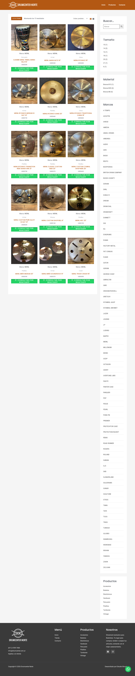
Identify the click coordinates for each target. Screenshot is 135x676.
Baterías (106, 590)
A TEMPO (106, 110)
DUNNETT (106, 218)
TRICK (105, 522)
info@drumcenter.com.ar (16, 651)
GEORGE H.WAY (108, 274)
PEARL (105, 409)
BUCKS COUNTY (109, 178)
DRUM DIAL (107, 206)
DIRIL (105, 189)
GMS (105, 285)
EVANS (105, 240)
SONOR (106, 488)
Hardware (106, 598)
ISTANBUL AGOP (109, 302)
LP (104, 325)
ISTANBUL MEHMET (110, 308)
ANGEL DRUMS (108, 133)
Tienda (57, 638)
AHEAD (105, 122)
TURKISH (106, 528)
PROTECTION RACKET (111, 432)
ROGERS (106, 449)
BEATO (105, 161)
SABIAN (106, 460)
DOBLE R (106, 195)
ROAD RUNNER (108, 443)
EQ (104, 229)
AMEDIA (106, 127)
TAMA (105, 505)
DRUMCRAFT (108, 212)
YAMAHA (106, 556)
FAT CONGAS (108, 251)
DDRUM (106, 184)
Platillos (106, 606)
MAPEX (106, 336)
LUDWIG (106, 330)
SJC (104, 466)
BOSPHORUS (107, 167)
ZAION (105, 562)
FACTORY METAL (109, 246)
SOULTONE (107, 494)
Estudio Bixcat (122, 666)
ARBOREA (106, 139)
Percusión (106, 602)
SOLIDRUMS (107, 483)
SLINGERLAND (108, 477)
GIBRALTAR (107, 280)
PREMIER (106, 421)
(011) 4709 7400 (14, 648)
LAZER (105, 313)
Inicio (56, 635)
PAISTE (105, 381)
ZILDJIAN (106, 567)
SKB (104, 471)
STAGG (105, 500)
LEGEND (106, 319)
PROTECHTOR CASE (110, 426)
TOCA (105, 517)
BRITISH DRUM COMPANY (112, 172)
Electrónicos (107, 594)
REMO (105, 438)
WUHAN (106, 550)
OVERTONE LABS (109, 376)
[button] (128, 669)
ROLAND (106, 455)
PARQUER (106, 392)
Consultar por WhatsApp (25, 69)
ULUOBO (106, 533)
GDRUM (106, 268)
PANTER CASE (108, 387)
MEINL (27, 53)
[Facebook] (108, 652)
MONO (105, 353)
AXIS (105, 150)
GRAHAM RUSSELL (110, 291)
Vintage (106, 614)
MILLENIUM (107, 347)
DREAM (106, 201)
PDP (104, 398)
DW (104, 223)
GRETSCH (106, 297)
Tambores (106, 610)
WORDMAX (107, 545)
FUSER (105, 257)
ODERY (105, 370)
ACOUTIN (106, 116)
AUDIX (105, 144)
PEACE (105, 404)
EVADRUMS (107, 235)
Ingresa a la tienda (14, 654)
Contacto (58, 641)
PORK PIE (106, 415)
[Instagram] (113, 652)
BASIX (105, 156)
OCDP (105, 359)
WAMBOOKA (107, 539)
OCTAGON (106, 364)
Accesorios (107, 586)
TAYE (105, 511)
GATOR (105, 263)
